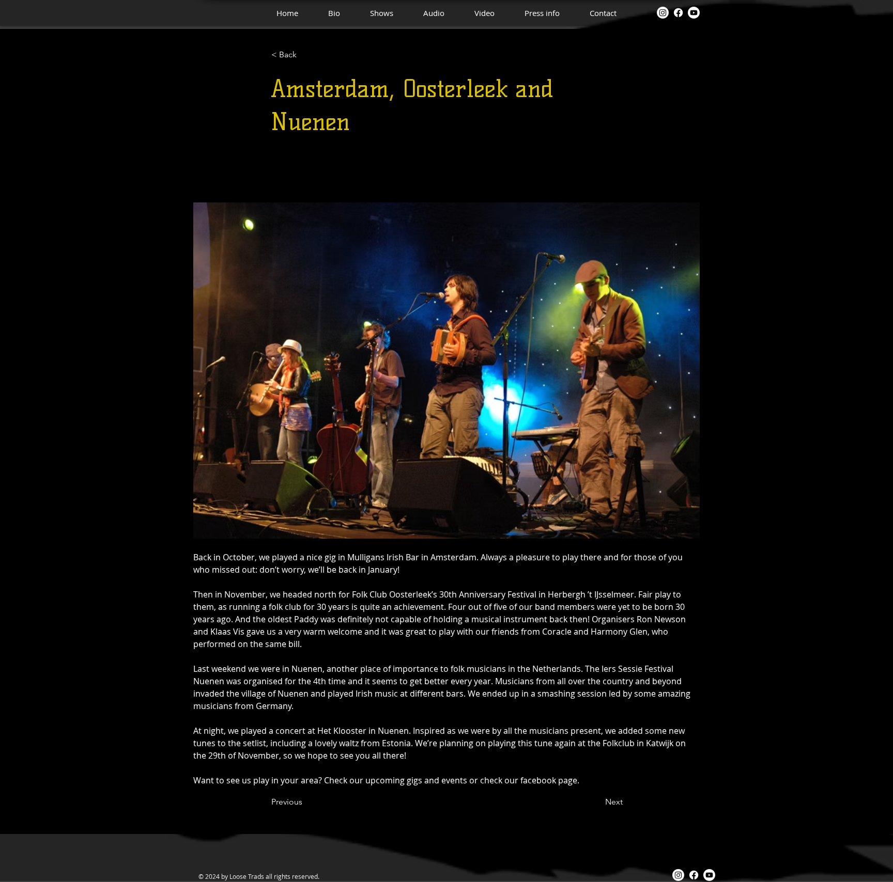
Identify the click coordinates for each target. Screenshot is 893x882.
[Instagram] (663, 13)
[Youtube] (694, 13)
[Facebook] (678, 13)
